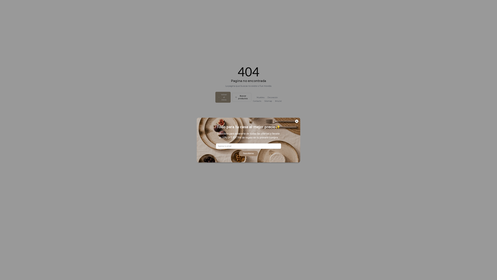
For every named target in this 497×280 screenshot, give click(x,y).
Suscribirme (248, 153)
